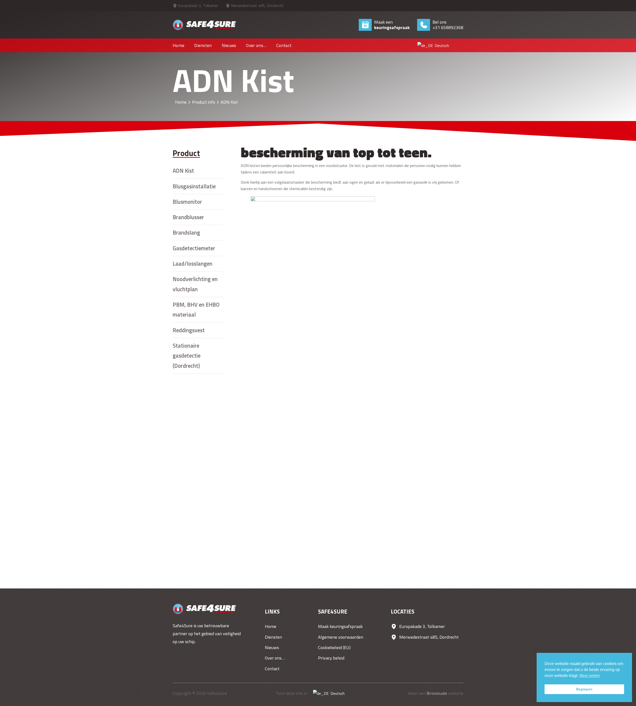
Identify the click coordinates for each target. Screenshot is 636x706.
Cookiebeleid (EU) (334, 647)
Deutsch (438, 45)
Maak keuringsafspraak (340, 626)
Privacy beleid (331, 658)
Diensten (203, 45)
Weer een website (435, 693)
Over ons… (256, 45)
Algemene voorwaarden (340, 637)
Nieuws (229, 45)
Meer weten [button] (589, 675)
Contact (283, 45)
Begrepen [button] (584, 689)
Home (178, 45)
